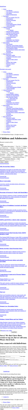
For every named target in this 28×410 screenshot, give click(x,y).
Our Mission (9, 10)
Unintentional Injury (11, 37)
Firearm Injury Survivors (12, 41)
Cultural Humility (10, 26)
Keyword (2, 160)
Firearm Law (9, 23)
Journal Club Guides (11, 62)
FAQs (7, 66)
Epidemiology (9, 19)
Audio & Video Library (12, 59)
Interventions (6, 42)
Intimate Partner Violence (12, 31)
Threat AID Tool (13, 35)
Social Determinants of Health (13, 24)
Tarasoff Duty (9, 52)
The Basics (6, 16)
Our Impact (9, 13)
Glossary (8, 65)
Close (2, 409)
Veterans (11, 30)
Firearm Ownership (11, 20)
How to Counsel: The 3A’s (12, 17)
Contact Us (6, 397)
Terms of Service (14, 365)
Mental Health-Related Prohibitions (15, 47)
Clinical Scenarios (7, 27)
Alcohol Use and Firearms (12, 33)
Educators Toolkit (10, 55)
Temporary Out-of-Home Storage (14, 45)
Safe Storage (9, 44)
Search (6, 162)
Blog (7, 61)
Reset (2, 162)
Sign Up (2, 361)
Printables (8, 58)
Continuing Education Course (13, 56)
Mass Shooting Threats (12, 34)
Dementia (8, 38)
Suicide (8, 28)
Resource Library (10, 63)
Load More (14, 332)
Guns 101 (8, 21)
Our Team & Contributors (12, 12)
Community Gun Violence (12, 40)
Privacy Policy (6, 132)
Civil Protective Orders (12, 48)
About (4, 9)
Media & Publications (11, 14)
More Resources (7, 54)
